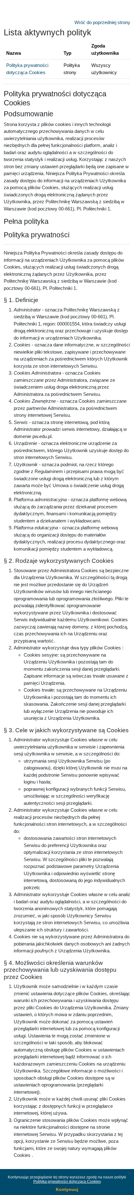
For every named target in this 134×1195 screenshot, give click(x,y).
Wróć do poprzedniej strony (102, 22)
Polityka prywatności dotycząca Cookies (67, 1181)
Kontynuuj (67, 1189)
